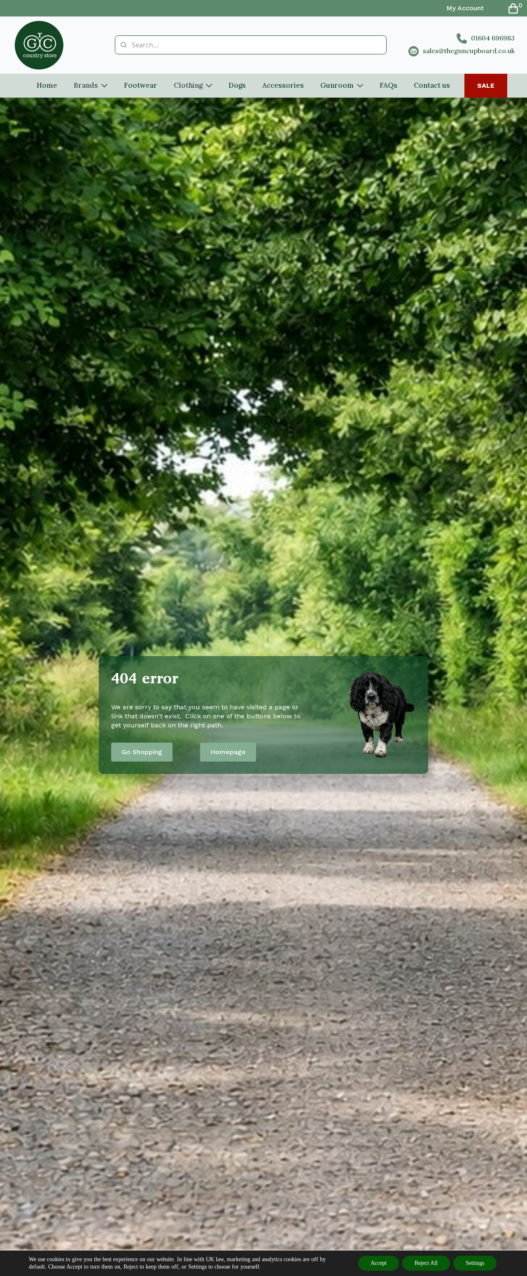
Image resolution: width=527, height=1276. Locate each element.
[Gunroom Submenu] (362, 85)
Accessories (283, 85)
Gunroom (337, 85)
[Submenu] (107, 85)
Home (47, 85)
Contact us (432, 85)
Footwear (140, 85)
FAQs (388, 85)
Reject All (426, 1263)
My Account (465, 8)
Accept (379, 1263)
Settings (475, 1263)
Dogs (237, 85)
